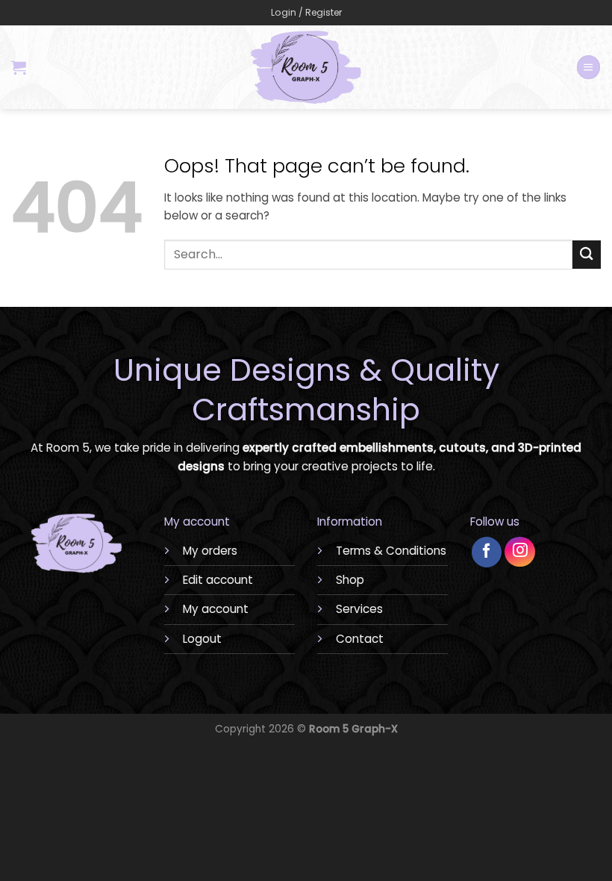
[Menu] (588, 66)
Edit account (218, 580)
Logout (202, 639)
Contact (360, 639)
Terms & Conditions (391, 550)
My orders (210, 550)
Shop (350, 580)
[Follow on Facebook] (487, 552)
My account (216, 609)
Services (359, 609)
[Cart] (18, 67)
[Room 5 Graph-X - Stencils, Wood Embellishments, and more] (306, 67)
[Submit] (586, 254)
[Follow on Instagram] (520, 552)
